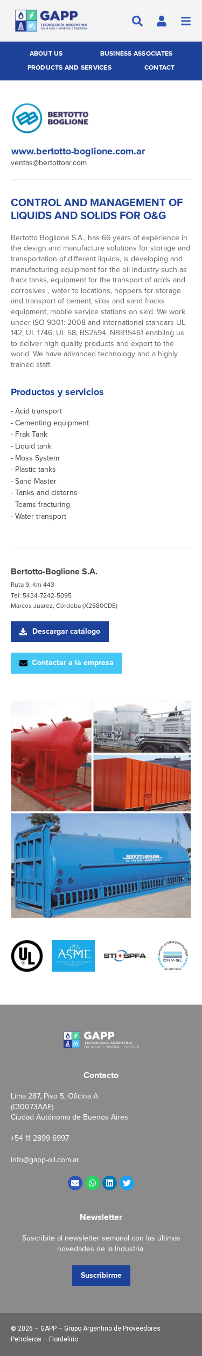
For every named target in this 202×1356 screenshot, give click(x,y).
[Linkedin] (109, 1183)
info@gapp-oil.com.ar (45, 1159)
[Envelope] (75, 1183)
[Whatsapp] (92, 1183)
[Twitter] (127, 1183)
